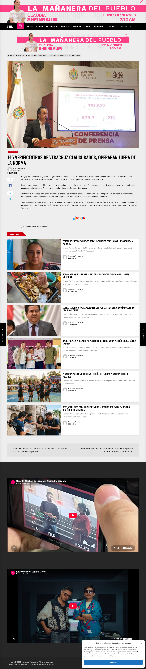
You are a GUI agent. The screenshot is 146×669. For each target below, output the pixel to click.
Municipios (65, 26)
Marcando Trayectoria (75, 256)
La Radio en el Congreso (46, 26)
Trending (77, 26)
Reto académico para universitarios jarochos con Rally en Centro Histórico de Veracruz (96, 408)
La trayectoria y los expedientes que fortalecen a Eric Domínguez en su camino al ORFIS (98, 309)
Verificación (35, 226)
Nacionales (99, 26)
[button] (141, 643)
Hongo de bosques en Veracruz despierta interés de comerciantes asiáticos (96, 276)
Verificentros (44, 226)
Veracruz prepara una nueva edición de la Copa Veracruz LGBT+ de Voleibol (96, 375)
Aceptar (113, 662)
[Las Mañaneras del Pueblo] (73, 42)
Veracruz (111, 26)
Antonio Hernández (19, 168)
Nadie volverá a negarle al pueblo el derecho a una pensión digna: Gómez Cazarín (99, 342)
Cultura (88, 26)
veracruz (28, 226)
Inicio (30, 26)
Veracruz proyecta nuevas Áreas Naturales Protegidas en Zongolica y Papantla (98, 242)
